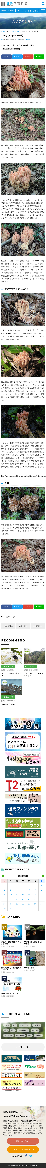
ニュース (11, 11)
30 (4, 908)
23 (4, 904)
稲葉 (28, 39)
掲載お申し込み (22, 1141)
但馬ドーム (20, 1035)
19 (23, 899)
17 (11, 899)
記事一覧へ (23, 626)
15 (42, 894)
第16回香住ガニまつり (9, 993)
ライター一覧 (22, 1047)
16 (4, 899)
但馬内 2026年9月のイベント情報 (11, 943)
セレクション (25, 1025)
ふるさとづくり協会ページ (22, 1149)
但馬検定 (38, 1035)
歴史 (13, 1030)
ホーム (3, 11)
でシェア (7, 56)
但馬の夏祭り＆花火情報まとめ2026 (11, 968)
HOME (3, 31)
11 (17, 894)
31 (11, 908)
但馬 (29, 1035)
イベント (19, 11)
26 (23, 904)
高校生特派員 (23, 1030)
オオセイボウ (29, 968)
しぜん (35, 11)
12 (23, 894)
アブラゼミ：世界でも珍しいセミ (34, 943)
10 (11, 894)
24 (11, 904)
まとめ (6, 1025)
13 (29, 894)
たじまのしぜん (14, 31)
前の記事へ (9, 626)
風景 (14, 1025)
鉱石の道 (35, 1030)
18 (17, 899)
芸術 (6, 1030)
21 (35, 899)
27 (29, 904)
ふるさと (28, 11)
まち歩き (36, 1025)
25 (17, 904)
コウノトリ (8, 1035)
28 (35, 904)
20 (29, 899)
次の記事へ (37, 626)
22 (42, 899)
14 (35, 894)
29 (42, 904)
